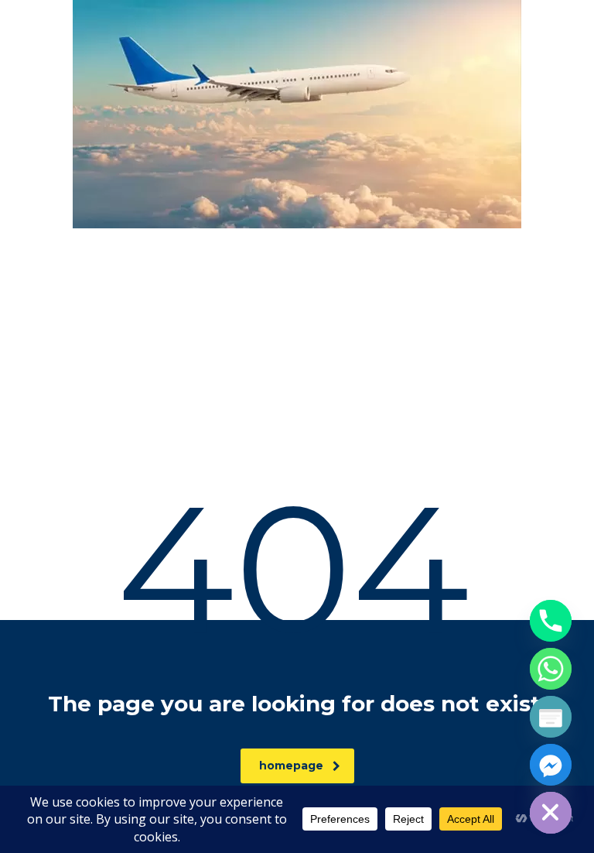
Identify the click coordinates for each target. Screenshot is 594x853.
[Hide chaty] (551, 813)
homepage (291, 765)
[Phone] (551, 621)
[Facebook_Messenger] (551, 765)
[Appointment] (551, 717)
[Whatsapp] (551, 669)
